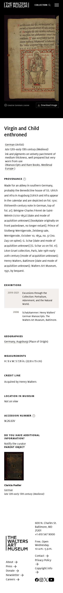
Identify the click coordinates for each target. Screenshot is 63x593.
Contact (40, 556)
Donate (10, 571)
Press (9, 566)
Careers (11, 579)
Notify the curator (15, 443)
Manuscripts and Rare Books (23, 165)
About (10, 562)
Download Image (49, 105)
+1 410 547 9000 (45, 534)
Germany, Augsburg (16, 341)
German (10, 144)
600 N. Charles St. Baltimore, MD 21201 (46, 526)
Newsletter (13, 575)
